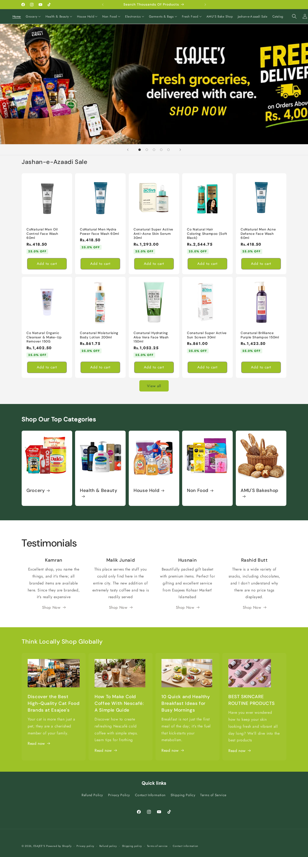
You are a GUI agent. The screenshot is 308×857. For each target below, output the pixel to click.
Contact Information (150, 795)
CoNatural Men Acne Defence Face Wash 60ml (258, 233)
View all (154, 386)
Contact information (185, 846)
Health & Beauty (98, 490)
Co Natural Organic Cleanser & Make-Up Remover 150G (44, 337)
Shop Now (51, 607)
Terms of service (157, 846)
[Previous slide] (127, 149)
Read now (36, 743)
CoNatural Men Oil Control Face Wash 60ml (42, 233)
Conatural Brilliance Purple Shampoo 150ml (260, 335)
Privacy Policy (119, 795)
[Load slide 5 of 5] (168, 149)
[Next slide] (180, 149)
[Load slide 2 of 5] (146, 149)
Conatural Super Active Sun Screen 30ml (207, 335)
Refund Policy (92, 795)
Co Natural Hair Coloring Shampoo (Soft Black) (207, 233)
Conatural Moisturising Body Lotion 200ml (99, 335)
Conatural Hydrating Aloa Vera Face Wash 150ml (151, 337)
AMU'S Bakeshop (259, 490)
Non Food (197, 490)
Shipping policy (132, 846)
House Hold (146, 490)
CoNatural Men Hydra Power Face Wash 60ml (99, 231)
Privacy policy (85, 846)
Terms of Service (213, 795)
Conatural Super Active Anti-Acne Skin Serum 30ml (153, 233)
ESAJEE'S (39, 846)
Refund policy (108, 846)
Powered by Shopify (59, 846)
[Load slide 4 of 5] (161, 149)
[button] (33, 16)
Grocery (35, 490)
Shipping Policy (183, 795)
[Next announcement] (205, 4)
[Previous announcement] (102, 4)
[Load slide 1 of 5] (139, 149)
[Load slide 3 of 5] (154, 149)
